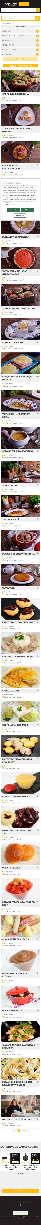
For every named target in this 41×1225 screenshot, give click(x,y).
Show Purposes (19, 215)
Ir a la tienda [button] (20, 1190)
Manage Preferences (20, 1212)
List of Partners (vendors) (10, 205)
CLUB (22, 4)
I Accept (27, 210)
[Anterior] (14, 1130)
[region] (20, 199)
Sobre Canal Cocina (13, 1202)
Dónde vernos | (23, 1202)
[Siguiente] (27, 1130)
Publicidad (30, 1202)
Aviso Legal (20, 1217)
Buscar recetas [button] (20, 59)
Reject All (13, 210)
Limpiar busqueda (20, 26)
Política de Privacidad (29, 1217)
